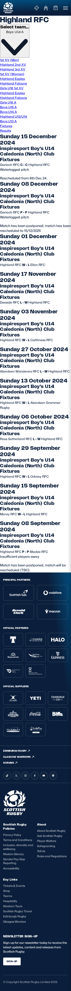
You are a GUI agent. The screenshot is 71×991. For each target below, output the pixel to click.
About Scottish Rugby (51, 831)
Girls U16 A (8, 102)
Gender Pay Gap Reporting (14, 861)
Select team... (14, 26)
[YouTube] (44, 775)
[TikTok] (7, 775)
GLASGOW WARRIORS (17, 756)
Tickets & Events (14, 886)
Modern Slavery (13, 854)
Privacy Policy (12, 835)
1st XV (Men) (9, 60)
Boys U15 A (8, 107)
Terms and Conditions (17, 840)
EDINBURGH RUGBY (15, 750)
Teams (7, 896)
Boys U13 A (8, 121)
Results (5, 130)
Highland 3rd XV (12, 69)
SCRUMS (8, 762)
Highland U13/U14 (13, 116)
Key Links (10, 879)
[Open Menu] (65, 7)
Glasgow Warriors (14, 921)
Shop (6, 891)
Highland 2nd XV (13, 64)
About (41, 824)
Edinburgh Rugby (14, 916)
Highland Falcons (13, 83)
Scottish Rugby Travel (17, 911)
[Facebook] (35, 775)
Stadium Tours (12, 906)
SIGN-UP (12, 961)
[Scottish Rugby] (8, 7)
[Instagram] (25, 775)
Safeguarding (46, 846)
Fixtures (6, 126)
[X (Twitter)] (16, 775)
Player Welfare (46, 841)
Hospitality (10, 901)
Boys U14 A (8, 111)
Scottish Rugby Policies (15, 826)
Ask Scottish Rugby (50, 836)
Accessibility (11, 868)
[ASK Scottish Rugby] (15, 814)
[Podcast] (53, 775)
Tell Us (41, 851)
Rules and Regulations (52, 856)
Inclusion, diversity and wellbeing (18, 847)
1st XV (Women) (12, 74)
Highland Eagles (12, 78)
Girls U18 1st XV (11, 88)
